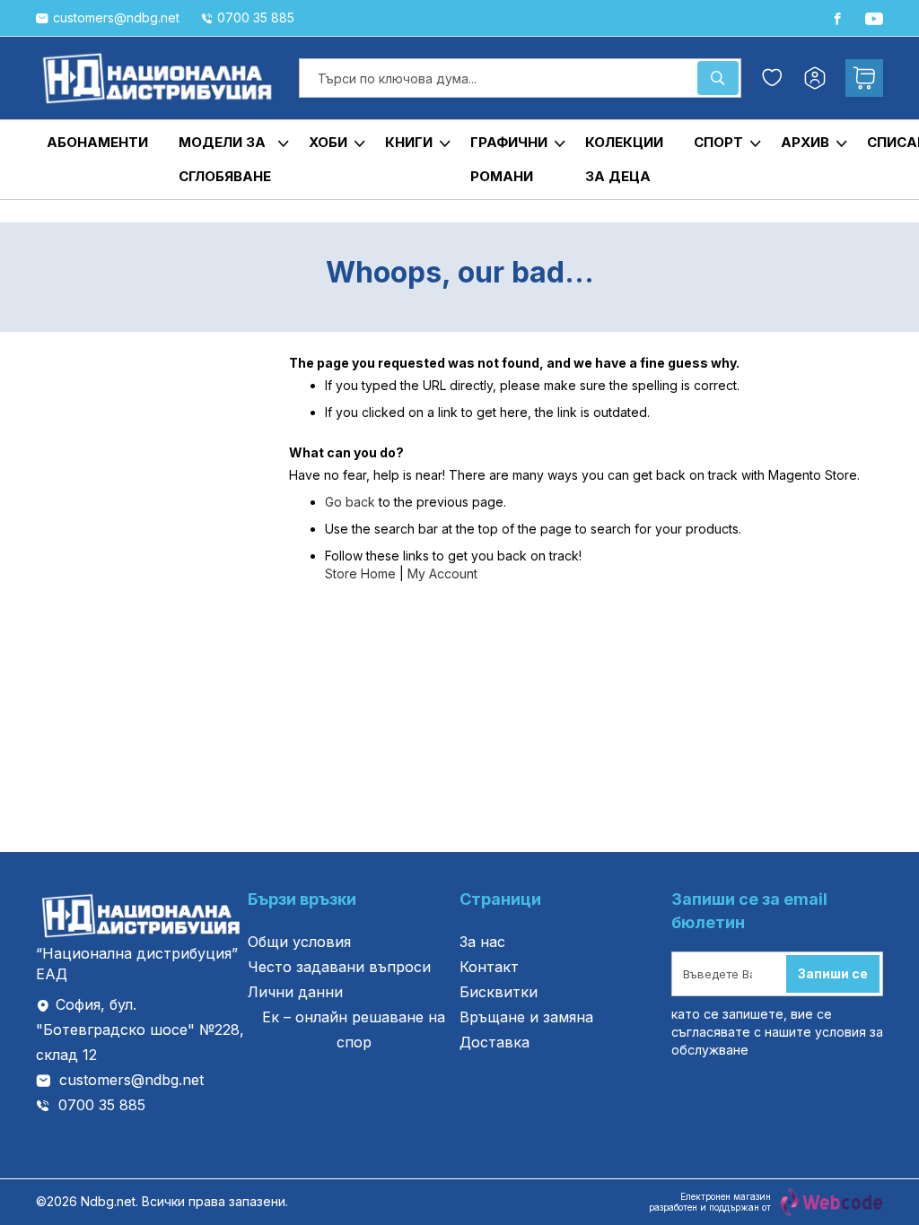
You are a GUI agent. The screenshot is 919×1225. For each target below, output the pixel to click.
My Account (442, 573)
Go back (350, 501)
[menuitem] (97, 143)
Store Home (360, 573)
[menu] (459, 159)
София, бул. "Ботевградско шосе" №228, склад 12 (140, 1029)
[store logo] (158, 78)
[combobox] (520, 78)
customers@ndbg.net (131, 1080)
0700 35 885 (101, 1105)
